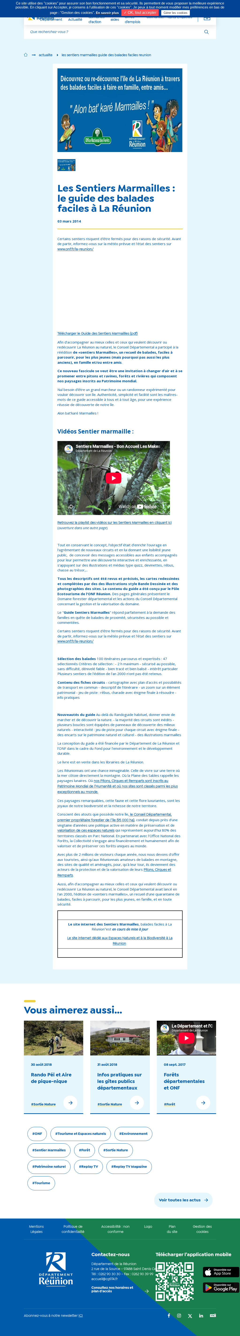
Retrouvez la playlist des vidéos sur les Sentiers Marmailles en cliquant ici (114, 522)
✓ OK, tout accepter (140, 13)
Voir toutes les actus (180, 1200)
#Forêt (169, 1104)
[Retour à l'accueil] (25, 55)
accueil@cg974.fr (104, 1279)
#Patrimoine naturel (49, 1166)
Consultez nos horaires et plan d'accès (112, 1289)
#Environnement (133, 1134)
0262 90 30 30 (109, 1274)
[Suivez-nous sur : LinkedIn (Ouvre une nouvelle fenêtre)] (201, 1316)
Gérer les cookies (176, 13)
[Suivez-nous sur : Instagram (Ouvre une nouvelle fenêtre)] (179, 1316)
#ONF (37, 1134)
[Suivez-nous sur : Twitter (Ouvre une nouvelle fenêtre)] (190, 1316)
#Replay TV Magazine (129, 1166)
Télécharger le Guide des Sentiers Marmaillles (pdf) (97, 333)
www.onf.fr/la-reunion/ (75, 249)
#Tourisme (41, 1183)
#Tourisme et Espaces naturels (80, 1134)
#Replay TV (88, 1166)
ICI (81, 1315)
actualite (45, 55)
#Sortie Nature (43, 1104)
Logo (148, 1226)
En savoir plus (107, 13)
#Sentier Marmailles (49, 1150)
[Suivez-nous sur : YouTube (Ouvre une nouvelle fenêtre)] (213, 1315)
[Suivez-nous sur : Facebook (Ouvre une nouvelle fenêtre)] (169, 1316)
